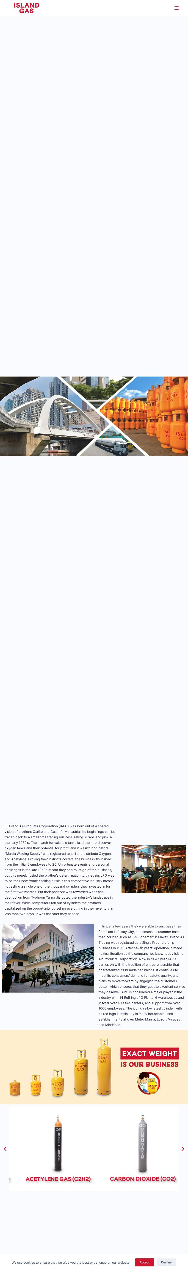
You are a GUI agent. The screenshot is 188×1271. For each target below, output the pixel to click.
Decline (166, 1262)
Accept (145, 1262)
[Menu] (176, 8)
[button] (5, 1149)
